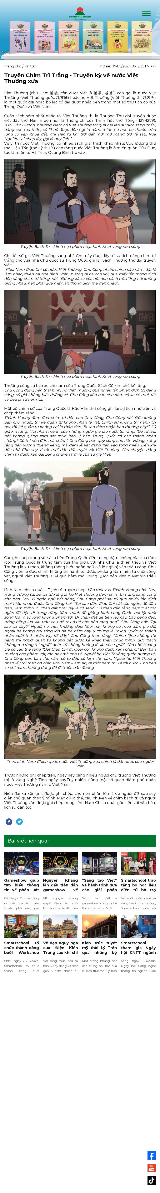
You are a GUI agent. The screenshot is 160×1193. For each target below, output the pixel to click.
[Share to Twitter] (19, 821)
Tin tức (30, 66)
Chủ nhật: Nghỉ (80, 1170)
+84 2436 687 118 (76, 1124)
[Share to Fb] (9, 821)
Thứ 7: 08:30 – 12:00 (80, 1165)
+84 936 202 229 (95, 1124)
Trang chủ (12, 66)
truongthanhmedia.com (87, 1133)
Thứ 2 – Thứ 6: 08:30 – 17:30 (80, 1160)
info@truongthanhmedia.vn (83, 1128)
